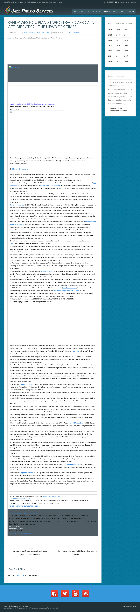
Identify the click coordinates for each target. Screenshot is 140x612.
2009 (126, 45)
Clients (106, 12)
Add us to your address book (20, 533)
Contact (131, 12)
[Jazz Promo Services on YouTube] (75, 594)
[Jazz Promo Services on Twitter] (65, 594)
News (115, 12)
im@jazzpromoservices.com (51, 496)
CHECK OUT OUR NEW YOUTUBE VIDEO (25, 506)
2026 (110, 30)
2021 (110, 56)
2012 (126, 30)
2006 (126, 61)
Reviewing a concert (17, 205)
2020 (110, 61)
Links (122, 12)
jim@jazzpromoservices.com (127, 2)
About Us (84, 12)
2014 (118, 56)
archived (76, 351)
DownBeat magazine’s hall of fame (66, 290)
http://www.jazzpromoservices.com (20, 498)
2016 (118, 45)
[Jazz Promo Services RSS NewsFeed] (86, 594)
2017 (118, 40)
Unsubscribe (12, 513)
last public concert (26, 473)
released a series (47, 271)
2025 (110, 35)
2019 (118, 30)
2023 (110, 45)
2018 (118, 35)
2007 (126, 56)
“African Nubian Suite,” (71, 464)
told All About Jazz (76, 423)
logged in (20, 575)
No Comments (74, 33)
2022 (110, 51)
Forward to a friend (33, 513)
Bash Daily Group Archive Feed (34, 33)
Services (96, 12)
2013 (118, 61)
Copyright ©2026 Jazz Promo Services (16, 606)
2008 (126, 51)
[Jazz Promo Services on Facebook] (54, 594)
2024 (110, 40)
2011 (126, 35)
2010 (126, 40)
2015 (118, 51)
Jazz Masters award (69, 288)
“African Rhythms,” (27, 384)
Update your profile (22, 513)
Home (76, 12)
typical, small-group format (50, 185)
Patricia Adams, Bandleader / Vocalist (118, 110)
